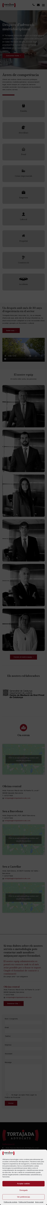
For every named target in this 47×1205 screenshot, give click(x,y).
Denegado (24, 1190)
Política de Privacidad (26, 1202)
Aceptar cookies (23, 1184)
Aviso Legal (39, 1202)
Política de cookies (10, 1202)
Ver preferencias (23, 1197)
